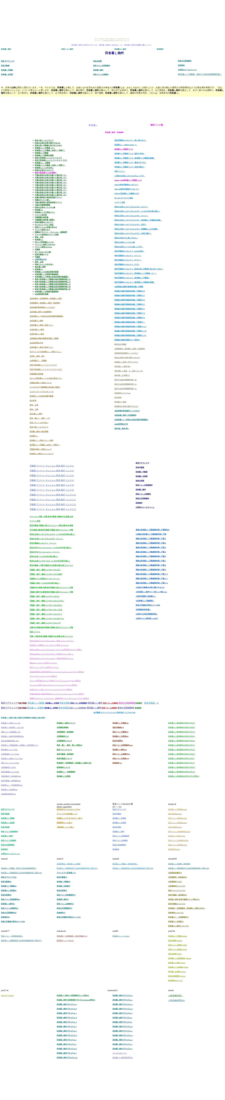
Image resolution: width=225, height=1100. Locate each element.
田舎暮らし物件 (95, 703)
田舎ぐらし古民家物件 (78, 703)
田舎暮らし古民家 (52, 703)
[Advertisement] (112, 43)
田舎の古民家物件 (126, 708)
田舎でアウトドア (9, 703)
